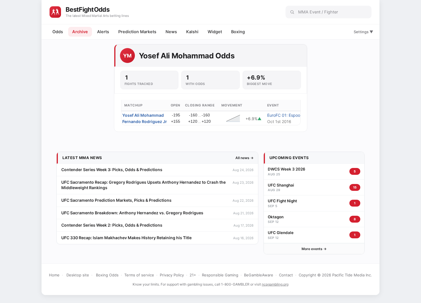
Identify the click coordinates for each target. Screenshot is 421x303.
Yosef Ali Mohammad (143, 115)
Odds (57, 31)
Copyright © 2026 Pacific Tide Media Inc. (335, 275)
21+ (193, 275)
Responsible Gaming (220, 275)
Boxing (238, 31)
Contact (286, 275)
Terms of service (139, 275)
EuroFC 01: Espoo (283, 115)
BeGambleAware (258, 275)
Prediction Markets (137, 31)
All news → (244, 158)
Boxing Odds (107, 275)
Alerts (103, 31)
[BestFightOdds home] (55, 12)
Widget (215, 31)
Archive (80, 31)
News (171, 31)
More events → (314, 249)
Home (54, 275)
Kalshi (192, 31)
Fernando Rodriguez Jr (144, 121)
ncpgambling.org (275, 284)
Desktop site (77, 275)
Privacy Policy (172, 275)
